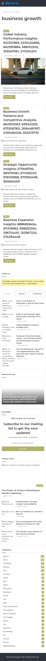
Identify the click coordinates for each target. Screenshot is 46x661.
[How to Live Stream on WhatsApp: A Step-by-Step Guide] (8, 306)
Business (6, 567)
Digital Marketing (9, 646)
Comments (37, 294)
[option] (23, 392)
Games (5, 621)
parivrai (6, 31)
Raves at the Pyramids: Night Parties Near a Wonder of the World (28, 316)
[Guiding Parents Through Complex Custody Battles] (8, 505)
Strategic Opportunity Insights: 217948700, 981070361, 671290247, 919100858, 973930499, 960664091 (20, 173)
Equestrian (7, 628)
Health (5, 578)
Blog (4, 581)
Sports (5, 585)
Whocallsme (7, 588)
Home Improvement (10, 606)
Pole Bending (8, 631)
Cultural (6, 639)
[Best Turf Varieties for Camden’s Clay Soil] (8, 514)
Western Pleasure (9, 613)
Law (4, 599)
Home (5, 12)
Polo (4, 624)
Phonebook (7, 563)
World (5, 560)
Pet (4, 635)
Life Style (6, 574)
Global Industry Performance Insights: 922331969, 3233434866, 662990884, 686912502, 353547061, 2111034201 (21, 43)
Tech (5, 570)
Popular (7, 294)
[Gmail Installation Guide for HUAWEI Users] (8, 328)
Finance (6, 642)
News (5, 603)
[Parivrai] (12, 3)
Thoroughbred (8, 610)
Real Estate (7, 592)
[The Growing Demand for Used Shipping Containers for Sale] (8, 524)
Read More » (9, 97)
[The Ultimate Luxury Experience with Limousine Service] (8, 536)
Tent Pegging (8, 617)
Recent (22, 294)
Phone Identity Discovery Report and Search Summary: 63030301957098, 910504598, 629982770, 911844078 (20, 399)
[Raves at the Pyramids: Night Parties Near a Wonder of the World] (8, 317)
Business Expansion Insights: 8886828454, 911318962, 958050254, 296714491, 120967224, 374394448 (20, 228)
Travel (5, 596)
